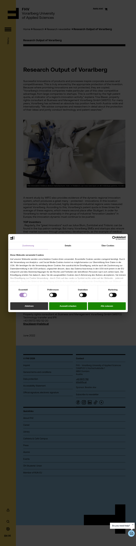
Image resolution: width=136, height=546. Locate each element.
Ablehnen (29, 306)
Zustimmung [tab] (28, 245)
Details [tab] (68, 245)
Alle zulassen (107, 306)
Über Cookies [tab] (107, 245)
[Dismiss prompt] (132, 524)
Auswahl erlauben (68, 306)
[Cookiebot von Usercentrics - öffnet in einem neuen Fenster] (114, 238)
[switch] (53, 295)
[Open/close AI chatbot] (131, 533)
